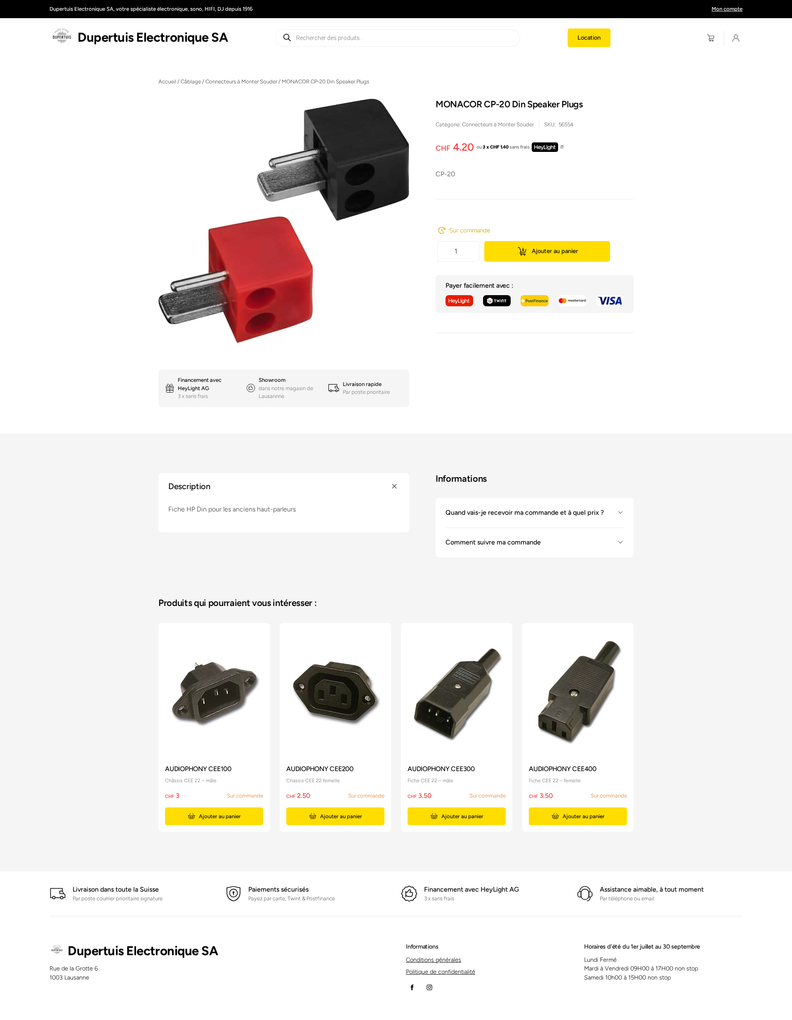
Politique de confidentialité (440, 971)
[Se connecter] (736, 38)
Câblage (191, 81)
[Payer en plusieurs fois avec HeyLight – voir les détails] (562, 147)
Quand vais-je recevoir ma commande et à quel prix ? (525, 512)
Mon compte (727, 9)
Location (589, 37)
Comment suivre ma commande (493, 542)
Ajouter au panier (555, 251)
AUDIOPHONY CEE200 (320, 769)
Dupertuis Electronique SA (153, 37)
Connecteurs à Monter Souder (241, 81)
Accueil (167, 81)
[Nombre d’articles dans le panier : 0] (711, 38)
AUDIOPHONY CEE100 (198, 769)
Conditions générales (433, 959)
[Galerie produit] (283, 221)
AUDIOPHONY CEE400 (562, 769)
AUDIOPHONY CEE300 (441, 769)
